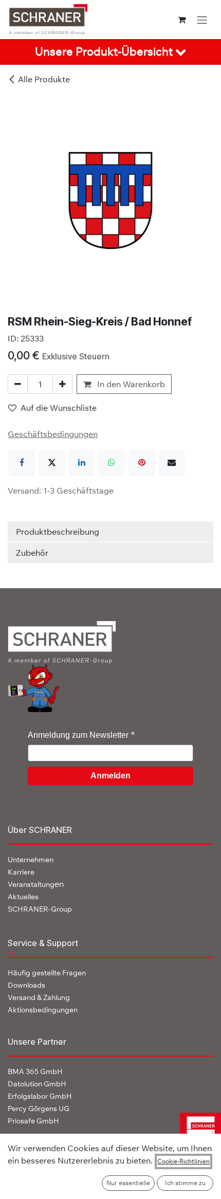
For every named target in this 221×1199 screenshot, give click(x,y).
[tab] (110, 52)
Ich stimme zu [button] (185, 1183)
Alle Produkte (44, 79)
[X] (52, 462)
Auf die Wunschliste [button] (59, 408)
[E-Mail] (171, 462)
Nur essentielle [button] (128, 1183)
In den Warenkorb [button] (130, 384)
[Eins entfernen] (18, 384)
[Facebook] (21, 462)
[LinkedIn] (81, 462)
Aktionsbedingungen (43, 1009)
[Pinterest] (142, 462)
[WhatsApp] (111, 462)
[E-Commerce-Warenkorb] (182, 19)
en (36, 884)
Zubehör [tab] (32, 553)
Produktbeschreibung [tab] (57, 531)
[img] (196, 1132)
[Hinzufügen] (62, 384)
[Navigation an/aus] (202, 19)
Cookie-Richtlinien (183, 1161)
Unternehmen (30, 859)
